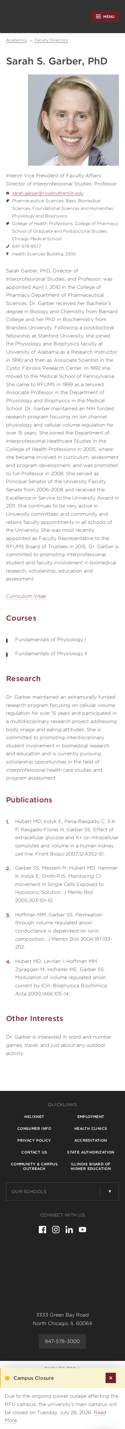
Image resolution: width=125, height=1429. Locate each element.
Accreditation (90, 1140)
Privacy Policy (34, 1140)
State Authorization (90, 1152)
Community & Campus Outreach (34, 1166)
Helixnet (34, 1116)
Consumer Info (34, 1128)
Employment (90, 1116)
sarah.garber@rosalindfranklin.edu (47, 193)
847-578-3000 (62, 1341)
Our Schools (29, 1191)
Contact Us (34, 1152)
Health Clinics (90, 1128)
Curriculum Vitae (26, 596)
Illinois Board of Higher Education (91, 1166)
